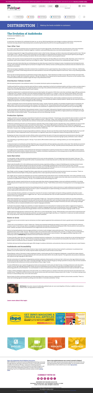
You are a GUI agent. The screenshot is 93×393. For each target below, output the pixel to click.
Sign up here (73, 364)
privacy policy (73, 390)
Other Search (67, 8)
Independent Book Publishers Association (46, 382)
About (34, 6)
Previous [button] (9, 17)
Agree (45, 391)
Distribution (70, 17)
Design (31, 17)
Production (56, 17)
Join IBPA (42, 6)
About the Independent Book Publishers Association (21, 360)
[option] (30, 17)
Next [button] (84, 17)
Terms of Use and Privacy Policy (37, 387)
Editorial (43, 17)
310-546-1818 (41, 384)
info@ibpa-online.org (53, 384)
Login (50, 6)
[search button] (57, 6)
